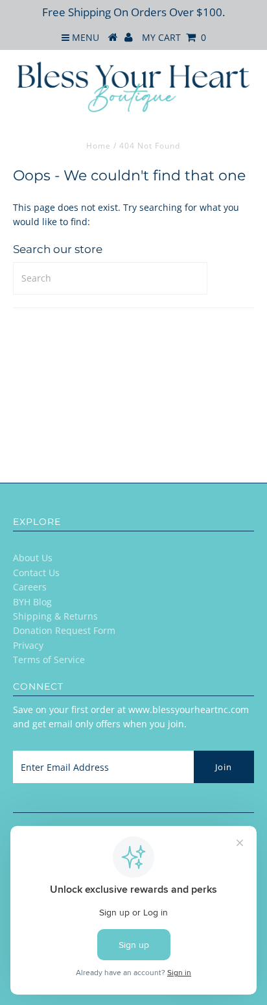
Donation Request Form (64, 630)
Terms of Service (49, 659)
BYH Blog (32, 602)
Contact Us (36, 572)
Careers (30, 587)
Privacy (28, 645)
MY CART (174, 37)
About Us (32, 557)
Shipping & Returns (55, 616)
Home (98, 145)
